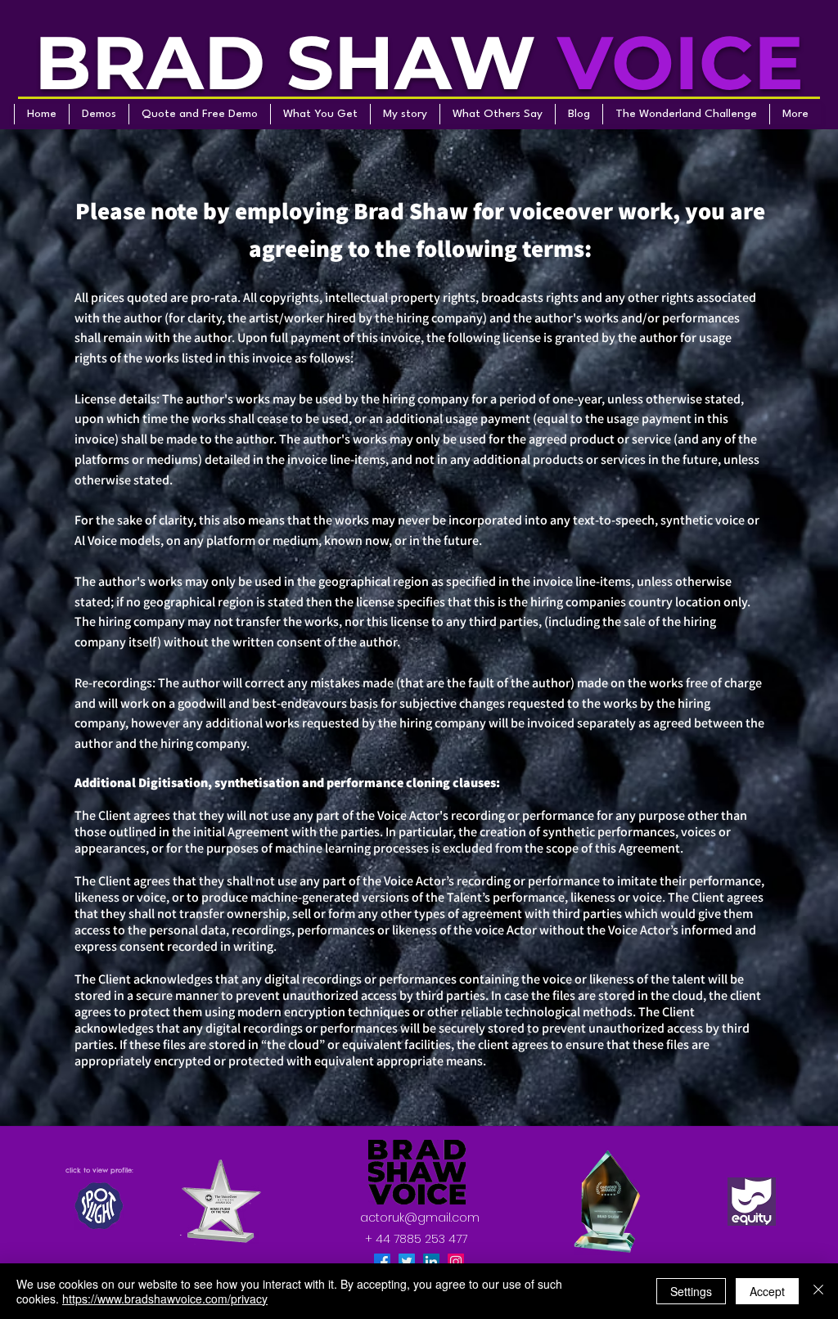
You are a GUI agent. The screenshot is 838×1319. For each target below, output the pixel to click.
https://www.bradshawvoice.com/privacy (165, 1298)
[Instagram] (456, 1262)
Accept (767, 1291)
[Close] (818, 1291)
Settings (691, 1291)
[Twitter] (407, 1262)
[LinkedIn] (431, 1262)
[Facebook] (382, 1262)
